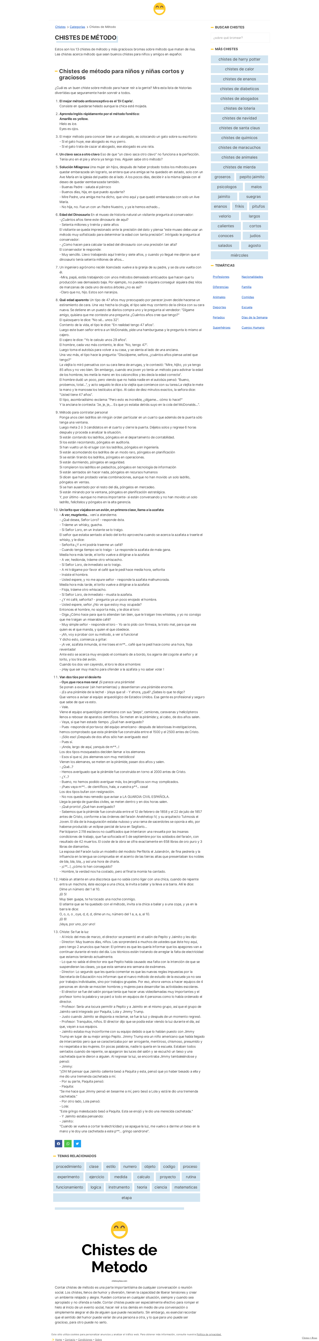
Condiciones (85, 1339)
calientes (226, 226)
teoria (142, 1187)
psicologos (227, 186)
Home (58, 1339)
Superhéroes (221, 327)
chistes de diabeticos (239, 88)
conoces (226, 235)
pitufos (258, 206)
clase (93, 1166)
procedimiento (68, 1166)
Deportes (219, 307)
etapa (127, 1197)
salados (225, 245)
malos (256, 186)
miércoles (239, 255)
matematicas (185, 1187)
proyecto (168, 1176)
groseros (223, 176)
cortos (255, 226)
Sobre (98, 1339)
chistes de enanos (239, 79)
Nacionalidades (252, 277)
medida (120, 1176)
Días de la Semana (254, 317)
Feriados (219, 317)
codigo (169, 1166)
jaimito (224, 196)
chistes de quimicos (239, 137)
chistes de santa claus (239, 128)
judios (255, 235)
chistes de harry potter (239, 59)
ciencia (161, 1187)
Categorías (77, 27)
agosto (254, 245)
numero (130, 1166)
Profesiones (221, 277)
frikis (239, 206)
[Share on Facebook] (58, 1143)
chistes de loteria (239, 108)
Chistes (60, 27)
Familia (246, 287)
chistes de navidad (239, 118)
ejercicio (96, 1176)
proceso (190, 1166)
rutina (191, 1176)
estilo (111, 1166)
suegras (253, 196)
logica (96, 1187)
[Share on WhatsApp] (68, 1143)
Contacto (70, 1339)
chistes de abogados (239, 98)
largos (254, 216)
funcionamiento (69, 1187)
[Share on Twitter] (77, 1143)
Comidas (248, 297)
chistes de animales (240, 157)
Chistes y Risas (309, 1337)
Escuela (247, 307)
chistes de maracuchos (239, 147)
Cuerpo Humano (253, 327)
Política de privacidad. (209, 1334)
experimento (68, 1176)
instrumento (119, 1187)
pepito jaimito (252, 176)
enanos (220, 206)
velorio (225, 216)
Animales (219, 297)
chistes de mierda (239, 167)
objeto (149, 1166)
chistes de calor (239, 69)
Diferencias (221, 287)
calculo (143, 1176)
